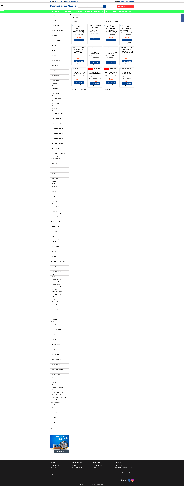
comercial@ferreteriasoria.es (71, 1)
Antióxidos (54, 296)
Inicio (51, 18)
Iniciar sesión (122, 1)
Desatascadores (55, 231)
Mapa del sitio (53, 467)
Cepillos (54, 73)
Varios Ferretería (56, 60)
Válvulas (54, 256)
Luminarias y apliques (57, 198)
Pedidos (95, 467)
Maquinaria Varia (56, 115)
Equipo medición (56, 186)
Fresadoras (54, 83)
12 (102, 89)
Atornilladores (55, 68)
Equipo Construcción (56, 40)
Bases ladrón (55, 168)
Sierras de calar (55, 103)
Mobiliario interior (56, 384)
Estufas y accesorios (56, 379)
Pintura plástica (55, 304)
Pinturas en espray (56, 306)
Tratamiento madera (56, 316)
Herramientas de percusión (58, 138)
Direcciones (95, 471)
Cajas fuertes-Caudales (57, 30)
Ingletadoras (55, 88)
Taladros (54, 70)
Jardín (108, 11)
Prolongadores (55, 211)
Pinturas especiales (56, 309)
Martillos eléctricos (56, 93)
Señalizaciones (55, 53)
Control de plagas (56, 364)
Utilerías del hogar (56, 399)
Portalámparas (55, 206)
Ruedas (54, 50)
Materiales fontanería (56, 221)
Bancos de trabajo (56, 148)
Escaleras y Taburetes (57, 43)
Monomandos (55, 244)
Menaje (114, 11)
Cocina (53, 377)
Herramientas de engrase (57, 133)
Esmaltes (54, 299)
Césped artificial (55, 354)
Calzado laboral (55, 264)
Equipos (54, 324)
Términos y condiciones (77, 467)
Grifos (53, 236)
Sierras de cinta (55, 105)
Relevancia (121, 22)
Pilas (53, 203)
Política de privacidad (76, 469)
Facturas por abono (97, 469)
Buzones (54, 27)
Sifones (54, 251)
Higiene (54, 414)
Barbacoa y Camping (56, 329)
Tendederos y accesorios (57, 392)
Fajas (53, 274)
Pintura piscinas (55, 301)
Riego (53, 349)
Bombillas (54, 171)
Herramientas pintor (56, 294)
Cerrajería (54, 35)
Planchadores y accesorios (58, 387)
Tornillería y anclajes (56, 58)
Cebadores (54, 176)
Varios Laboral (55, 289)
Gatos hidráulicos (56, 151)
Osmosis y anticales (56, 246)
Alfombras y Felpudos (57, 362)
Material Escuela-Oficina (57, 394)
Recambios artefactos (57, 249)
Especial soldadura (56, 271)
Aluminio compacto (56, 226)
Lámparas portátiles (56, 193)
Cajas (53, 173)
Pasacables (54, 201)
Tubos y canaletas (56, 216)
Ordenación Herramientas (58, 146)
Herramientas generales (57, 143)
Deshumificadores (56, 409)
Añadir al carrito (79, 40)
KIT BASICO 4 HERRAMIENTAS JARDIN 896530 (111, 31)
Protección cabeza (56, 281)
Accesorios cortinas (56, 359)
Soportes (54, 55)
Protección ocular (56, 284)
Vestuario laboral (56, 266)
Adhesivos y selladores (57, 22)
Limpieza (54, 417)
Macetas (54, 339)
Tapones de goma (56, 254)
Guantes (54, 276)
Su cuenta (96, 462)
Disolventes (54, 319)
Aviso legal (74, 465)
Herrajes (54, 45)
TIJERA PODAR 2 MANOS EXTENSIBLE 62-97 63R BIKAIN (111, 73)
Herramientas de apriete (57, 128)
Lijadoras (54, 90)
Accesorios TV (55, 163)
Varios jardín (55, 352)
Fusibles (54, 188)
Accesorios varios (56, 259)
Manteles (54, 382)
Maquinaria (68, 11)
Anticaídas (54, 269)
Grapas (54, 191)
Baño (53, 372)
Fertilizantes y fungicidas (57, 337)
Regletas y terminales (57, 213)
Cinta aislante (55, 178)
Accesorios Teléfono (56, 161)
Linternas (54, 196)
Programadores (55, 208)
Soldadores (54, 108)
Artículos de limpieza (56, 367)
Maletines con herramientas (58, 123)
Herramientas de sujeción (57, 141)
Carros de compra (56, 374)
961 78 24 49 (57, 1)
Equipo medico (55, 412)
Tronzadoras (55, 110)
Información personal (97, 465)
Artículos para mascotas (57, 369)
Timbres (54, 218)
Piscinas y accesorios (56, 344)
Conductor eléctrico (56, 183)
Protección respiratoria (57, 286)
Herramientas (78, 11)
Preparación (55, 311)
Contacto (118, 462)
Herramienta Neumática (57, 113)
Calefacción (54, 404)
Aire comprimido (55, 75)
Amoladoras (55, 65)
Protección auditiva (56, 279)
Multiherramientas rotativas (58, 95)
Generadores (55, 85)
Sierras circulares (56, 100)
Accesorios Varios (56, 166)
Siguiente (108, 89)
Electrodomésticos (125, 11)
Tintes (53, 314)
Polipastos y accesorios (57, 98)
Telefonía (54, 422)
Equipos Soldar (55, 78)
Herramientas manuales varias (58, 153)
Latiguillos (54, 241)
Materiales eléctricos (56, 158)
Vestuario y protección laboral (94, 11)
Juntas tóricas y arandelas (57, 239)
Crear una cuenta (130, 1)
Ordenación (54, 48)
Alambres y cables (56, 25)
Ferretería (58, 11)
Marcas (52, 428)
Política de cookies (76, 471)
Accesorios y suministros (57, 118)
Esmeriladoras (55, 80)
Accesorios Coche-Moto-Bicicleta (59, 397)
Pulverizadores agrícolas (57, 347)
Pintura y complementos (56, 291)
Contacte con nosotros (76, 474)
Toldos (53, 334)
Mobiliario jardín (55, 342)
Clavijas (54, 181)
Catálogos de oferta (54, 465)
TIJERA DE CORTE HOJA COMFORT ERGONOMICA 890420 (127, 52)
